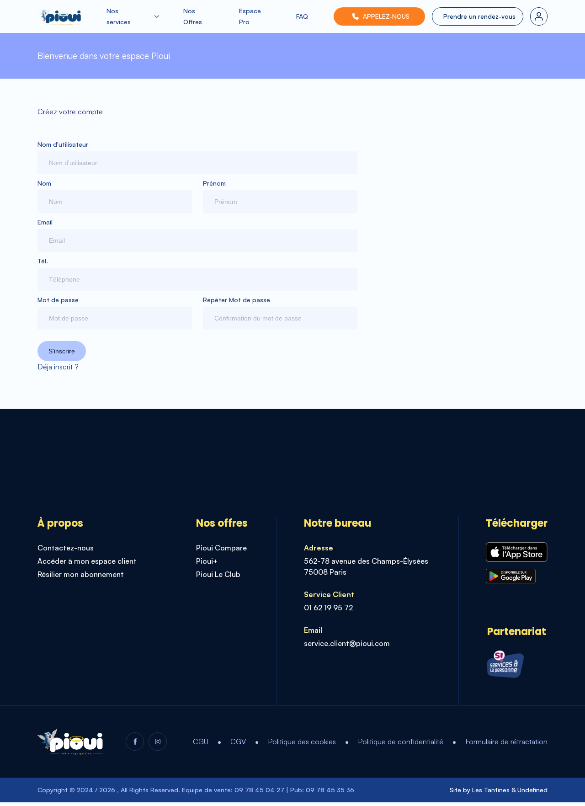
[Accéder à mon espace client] (539, 16)
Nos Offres (192, 16)
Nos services (118, 16)
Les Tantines (491, 790)
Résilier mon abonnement (80, 574)
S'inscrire (61, 351)
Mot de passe (58, 300)
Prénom (214, 183)
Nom (44, 183)
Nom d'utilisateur (62, 144)
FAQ (302, 16)
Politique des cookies (302, 741)
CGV (238, 741)
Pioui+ (207, 561)
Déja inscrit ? (58, 366)
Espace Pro (250, 16)
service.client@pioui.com (347, 643)
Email (45, 222)
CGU (200, 741)
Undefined (532, 790)
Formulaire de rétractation (506, 741)
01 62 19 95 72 (328, 607)
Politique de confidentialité (400, 741)
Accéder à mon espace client (87, 561)
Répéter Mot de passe (236, 300)
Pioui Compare (221, 547)
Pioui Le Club (218, 574)
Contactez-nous (65, 547)
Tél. (42, 261)
